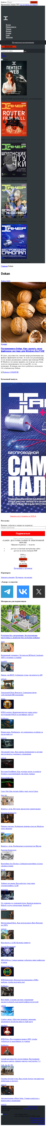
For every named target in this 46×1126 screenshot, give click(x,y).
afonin (3, 699)
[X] (39, 592)
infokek (3, 758)
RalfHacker (4, 718)
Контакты (41, 1124)
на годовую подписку (28, 5)
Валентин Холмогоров (8, 813)
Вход (43, 3)
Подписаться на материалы (23, 42)
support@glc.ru (32, 1106)
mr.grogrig (4, 889)
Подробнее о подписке (23, 568)
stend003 (4, 661)
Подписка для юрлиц (23, 577)
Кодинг (4, 344)
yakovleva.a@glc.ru (30, 1108)
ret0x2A (3, 679)
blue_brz (4, 795)
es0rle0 (3, 1006)
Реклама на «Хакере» (38, 1122)
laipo (2, 832)
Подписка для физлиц (37, 1118)
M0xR (3, 870)
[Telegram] (7, 592)
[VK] (23, 592)
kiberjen (4, 909)
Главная (4, 266)
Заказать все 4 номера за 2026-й (23, 516)
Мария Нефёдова (7, 778)
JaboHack (4, 1025)
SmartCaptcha (29, 538)
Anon (3, 642)
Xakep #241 (5, 281)
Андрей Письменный (8, 946)
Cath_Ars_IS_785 (7, 1065)
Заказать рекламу (8, 577)
